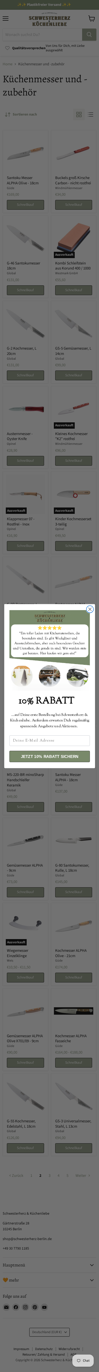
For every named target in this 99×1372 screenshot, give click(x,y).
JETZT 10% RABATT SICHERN (49, 756)
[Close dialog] (89, 609)
